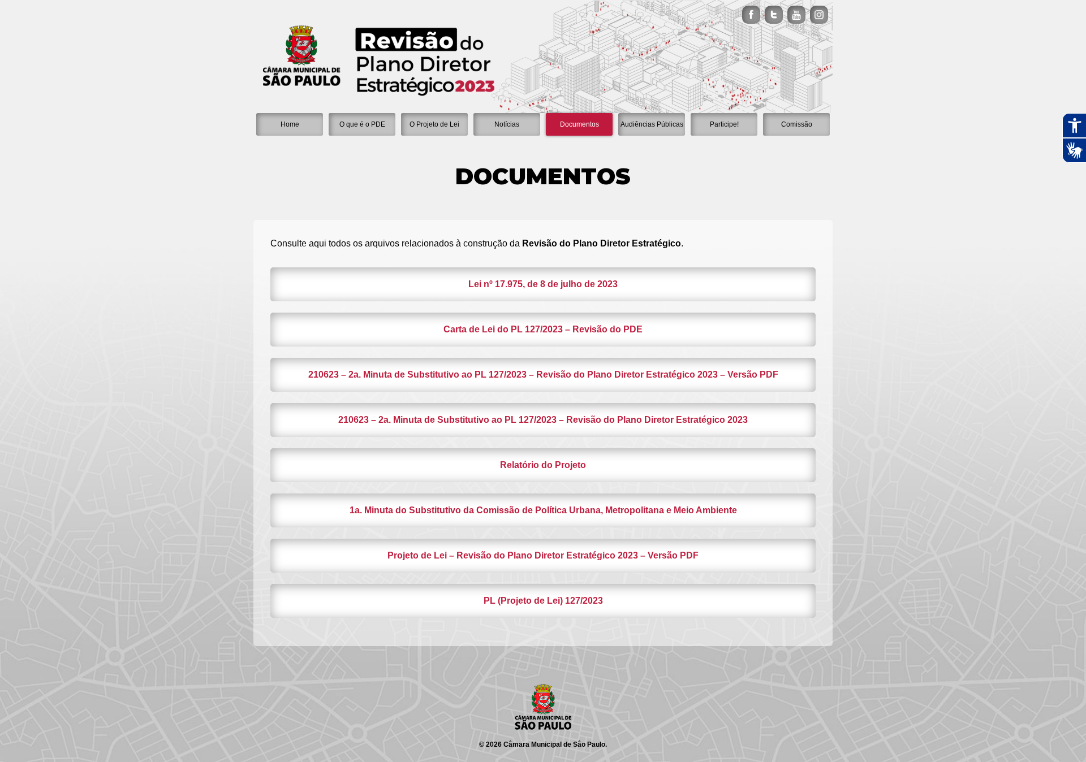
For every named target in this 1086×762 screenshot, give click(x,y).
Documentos (579, 124)
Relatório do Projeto (543, 465)
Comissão (796, 124)
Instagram (819, 15)
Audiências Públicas (651, 124)
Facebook (751, 15)
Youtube (796, 15)
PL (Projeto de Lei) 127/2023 (543, 600)
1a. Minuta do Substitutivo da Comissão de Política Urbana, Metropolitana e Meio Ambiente (543, 510)
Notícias (506, 124)
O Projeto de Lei (434, 124)
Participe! (724, 124)
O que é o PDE (362, 124)
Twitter (774, 15)
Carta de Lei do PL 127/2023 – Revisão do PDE (543, 329)
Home (290, 124)
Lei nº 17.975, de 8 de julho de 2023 (543, 284)
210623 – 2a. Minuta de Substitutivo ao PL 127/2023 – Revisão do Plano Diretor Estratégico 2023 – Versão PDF (543, 374)
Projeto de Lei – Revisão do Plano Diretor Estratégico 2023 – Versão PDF (543, 555)
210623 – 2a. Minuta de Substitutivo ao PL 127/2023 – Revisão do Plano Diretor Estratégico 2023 (543, 420)
